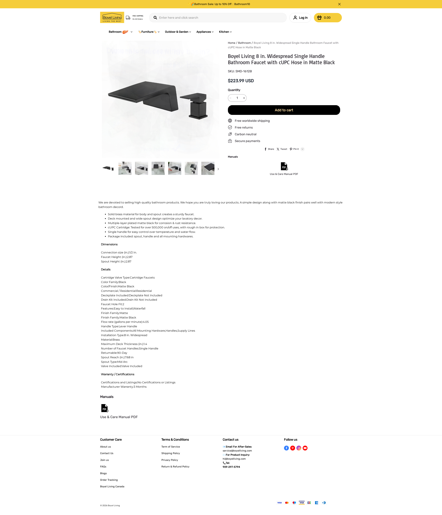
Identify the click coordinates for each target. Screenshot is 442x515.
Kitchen (224, 31)
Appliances (203, 31)
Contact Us (106, 453)
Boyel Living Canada (112, 486)
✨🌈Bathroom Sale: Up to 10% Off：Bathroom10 (218, 4)
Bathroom (115, 31)
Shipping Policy (170, 453)
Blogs (103, 473)
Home (231, 42)
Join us (104, 460)
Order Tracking (109, 479)
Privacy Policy (169, 460)
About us (105, 446)
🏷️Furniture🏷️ (147, 31)
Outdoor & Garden (176, 31)
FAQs (103, 466)
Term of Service (170, 446)
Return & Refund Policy (175, 466)
